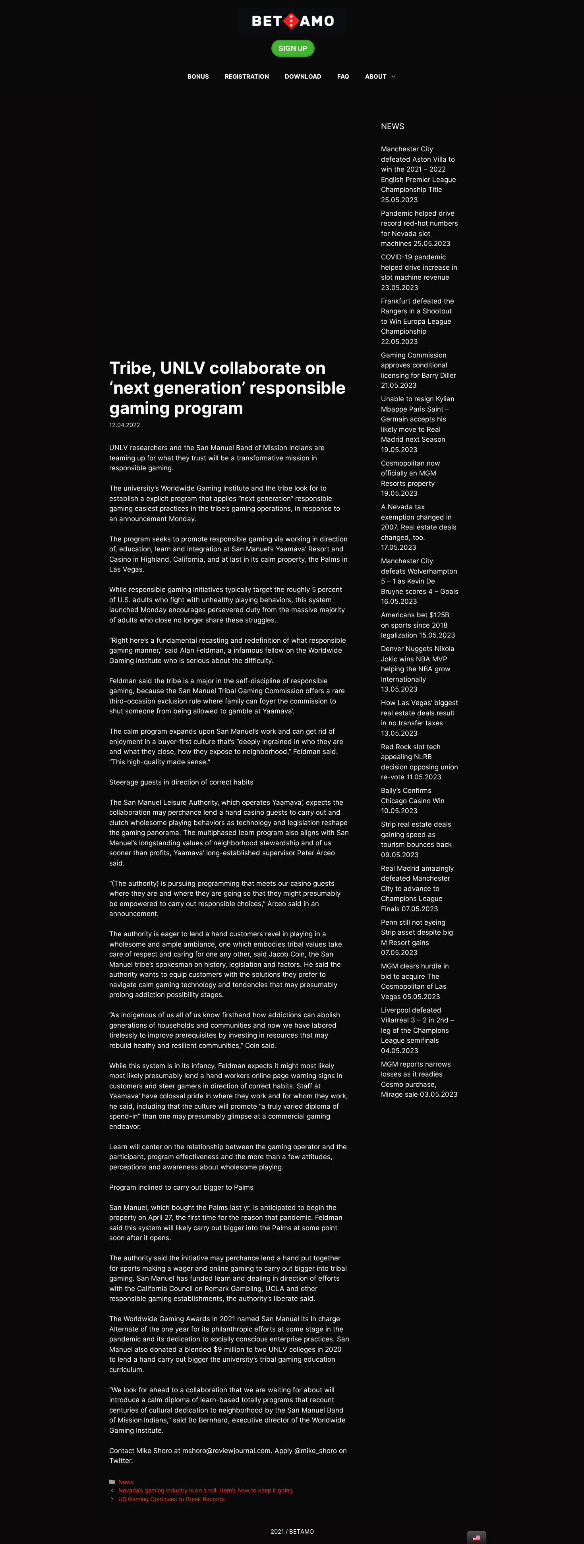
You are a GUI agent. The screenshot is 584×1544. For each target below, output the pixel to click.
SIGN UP (292, 48)
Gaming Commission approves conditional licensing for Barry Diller (418, 365)
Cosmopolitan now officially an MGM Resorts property (410, 473)
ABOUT (376, 76)
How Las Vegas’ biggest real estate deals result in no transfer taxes (419, 713)
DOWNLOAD (303, 76)
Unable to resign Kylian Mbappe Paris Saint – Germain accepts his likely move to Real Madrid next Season (417, 419)
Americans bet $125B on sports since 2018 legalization (415, 625)
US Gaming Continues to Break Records (171, 1499)
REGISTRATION (247, 76)
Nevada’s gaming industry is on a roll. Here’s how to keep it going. (206, 1490)
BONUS (198, 76)
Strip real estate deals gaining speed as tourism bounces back (416, 834)
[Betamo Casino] (292, 20)
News (126, 1481)
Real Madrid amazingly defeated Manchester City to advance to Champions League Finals (417, 888)
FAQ (343, 76)
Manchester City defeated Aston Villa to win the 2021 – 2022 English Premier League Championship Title (418, 169)
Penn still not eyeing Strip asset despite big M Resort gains (417, 932)
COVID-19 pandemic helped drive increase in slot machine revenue (419, 267)
